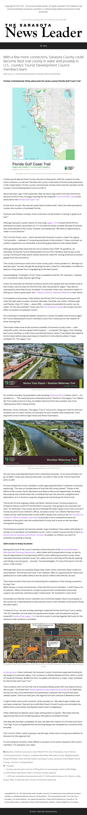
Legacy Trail (52, 222)
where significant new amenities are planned (50, 689)
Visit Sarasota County (52, 307)
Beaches (9, 751)
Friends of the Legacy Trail (24, 616)
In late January (9, 672)
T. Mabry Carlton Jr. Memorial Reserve (52, 292)
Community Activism (12, 755)
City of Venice (70, 751)
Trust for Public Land (65, 196)
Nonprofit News (10, 758)
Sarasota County (45, 758)
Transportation (26, 762)
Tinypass (10, 765)
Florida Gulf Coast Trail (28, 199)
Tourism (14, 762)
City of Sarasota (56, 751)
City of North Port (40, 751)
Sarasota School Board (64, 758)
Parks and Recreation (27, 758)
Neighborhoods (72, 755)
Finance (26, 755)
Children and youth (22, 751)
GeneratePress (51, 811)
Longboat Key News (39, 755)
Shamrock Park (56, 395)
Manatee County (56, 755)
